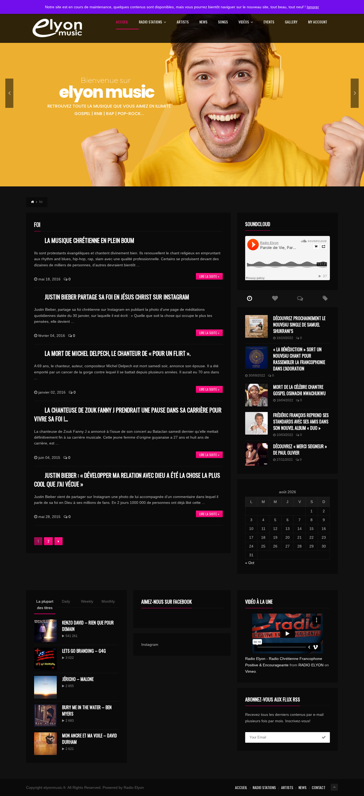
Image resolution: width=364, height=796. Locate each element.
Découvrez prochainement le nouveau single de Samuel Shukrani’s (299, 324)
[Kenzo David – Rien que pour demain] (45, 630)
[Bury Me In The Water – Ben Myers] (45, 715)
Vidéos (243, 22)
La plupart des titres (44, 604)
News (203, 22)
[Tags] (325, 298)
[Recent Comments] (300, 298)
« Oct (249, 563)
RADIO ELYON (310, 665)
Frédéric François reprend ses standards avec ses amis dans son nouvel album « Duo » (301, 421)
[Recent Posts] (249, 298)
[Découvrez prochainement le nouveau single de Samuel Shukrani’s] (256, 326)
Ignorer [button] (313, 7)
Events (269, 22)
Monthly (108, 601)
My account (317, 22)
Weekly (87, 601)
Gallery (291, 22)
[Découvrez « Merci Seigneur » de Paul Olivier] (256, 454)
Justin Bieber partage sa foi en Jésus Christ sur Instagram (117, 296)
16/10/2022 (285, 338)
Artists (183, 22)
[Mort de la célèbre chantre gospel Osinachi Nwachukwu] (256, 395)
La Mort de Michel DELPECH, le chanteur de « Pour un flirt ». (118, 353)
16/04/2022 (285, 400)
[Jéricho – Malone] (45, 687)
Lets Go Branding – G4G (84, 651)
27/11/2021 (285, 460)
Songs (223, 22)
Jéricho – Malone (78, 679)
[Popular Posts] (275, 298)
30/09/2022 (257, 375)
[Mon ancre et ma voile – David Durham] (45, 743)
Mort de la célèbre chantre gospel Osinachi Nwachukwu (299, 390)
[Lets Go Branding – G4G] (45, 659)
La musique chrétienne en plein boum (89, 240)
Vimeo (250, 671)
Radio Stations (150, 22)
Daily (66, 601)
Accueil (122, 22)
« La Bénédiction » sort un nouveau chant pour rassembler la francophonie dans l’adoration (299, 359)
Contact (318, 787)
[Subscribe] (324, 737)
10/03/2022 (285, 435)
